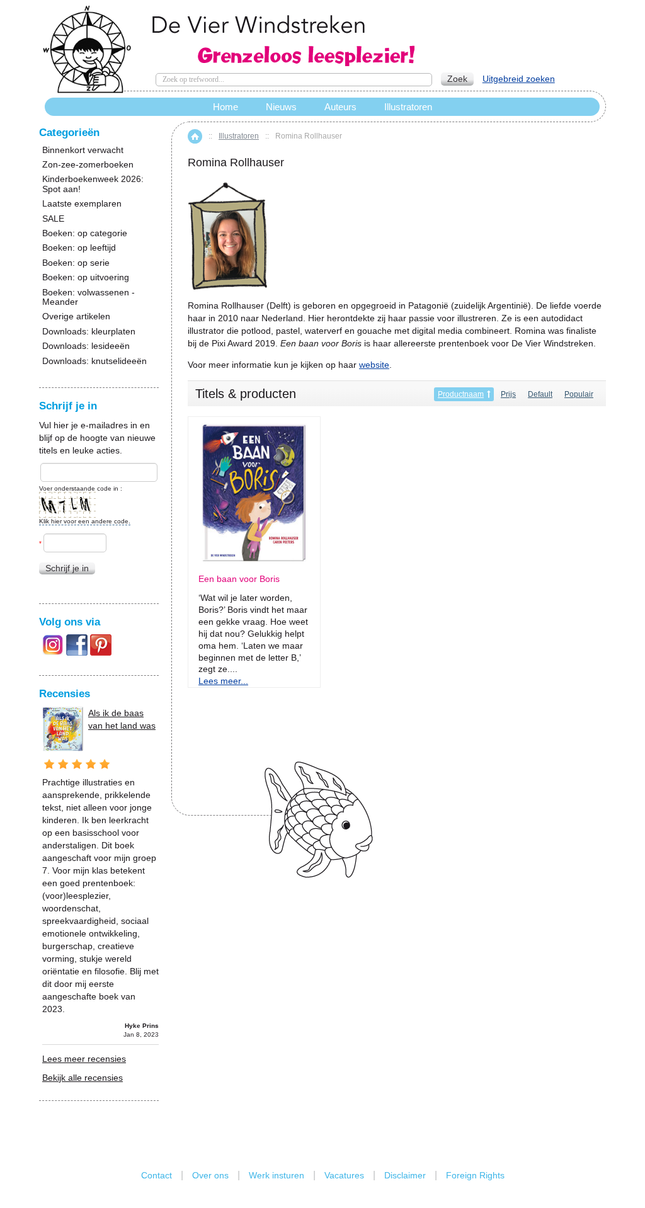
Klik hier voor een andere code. (84, 521)
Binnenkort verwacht (82, 150)
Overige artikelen (76, 316)
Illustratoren (239, 136)
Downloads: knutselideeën (94, 361)
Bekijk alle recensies (82, 1078)
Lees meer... (223, 681)
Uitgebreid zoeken (518, 79)
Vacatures (344, 1175)
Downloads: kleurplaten (88, 331)
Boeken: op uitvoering (85, 277)
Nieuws (281, 106)
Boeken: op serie (76, 263)
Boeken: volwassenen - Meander (88, 297)
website (374, 365)
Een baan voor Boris (239, 579)
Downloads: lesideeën (86, 346)
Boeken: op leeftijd (79, 248)
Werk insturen (276, 1175)
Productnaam (461, 394)
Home (195, 136)
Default (540, 394)
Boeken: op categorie (84, 233)
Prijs (508, 394)
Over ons (210, 1175)
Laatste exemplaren (82, 203)
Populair (578, 394)
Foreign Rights (475, 1175)
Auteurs (340, 106)
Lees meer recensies (84, 1059)
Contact (156, 1175)
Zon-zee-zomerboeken (88, 164)
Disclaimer (405, 1175)
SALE (53, 219)
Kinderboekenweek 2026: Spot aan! (93, 183)
